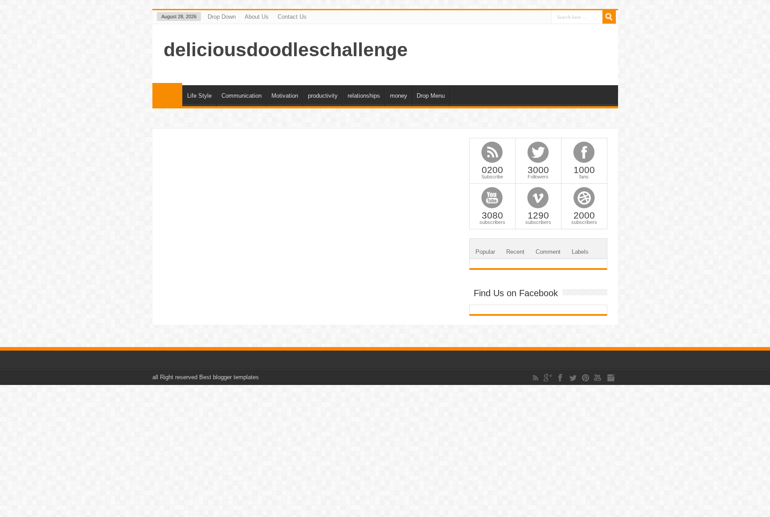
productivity (323, 95)
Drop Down (222, 16)
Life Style (199, 95)
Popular (485, 251)
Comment (548, 251)
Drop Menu (431, 95)
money (398, 95)
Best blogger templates (229, 377)
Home (167, 94)
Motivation (284, 95)
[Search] (609, 17)
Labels (580, 251)
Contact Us (292, 16)
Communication (241, 95)
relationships (364, 95)
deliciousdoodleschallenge (286, 49)
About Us (257, 16)
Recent (515, 251)
